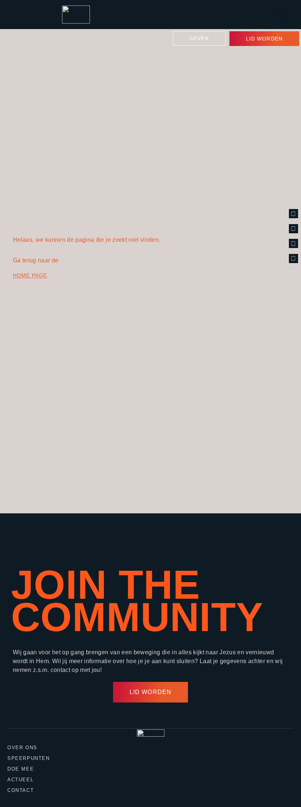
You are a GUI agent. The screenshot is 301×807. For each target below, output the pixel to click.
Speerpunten (28, 758)
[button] (283, 14)
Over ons (22, 747)
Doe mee (20, 769)
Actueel (20, 779)
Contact (20, 790)
